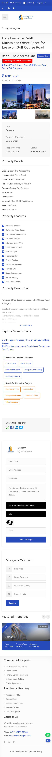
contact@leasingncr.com (36, 3)
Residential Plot (32, 396)
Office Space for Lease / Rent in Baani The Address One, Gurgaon (26, 347)
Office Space (11, 363)
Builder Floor (28, 389)
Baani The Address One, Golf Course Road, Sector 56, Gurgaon (25, 67)
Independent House (13, 396)
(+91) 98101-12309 (19, 732)
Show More (25, 325)
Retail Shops (26, 363)
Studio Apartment (13, 376)
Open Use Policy (35, 751)
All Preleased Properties (16, 666)
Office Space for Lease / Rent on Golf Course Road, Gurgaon (25, 341)
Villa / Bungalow (12, 402)
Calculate (12, 603)
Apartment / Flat (12, 389)
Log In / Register (12, 28)
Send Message (26, 539)
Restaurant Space (13, 370)
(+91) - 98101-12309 (12, 3)
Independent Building (33, 370)
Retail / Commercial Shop (17, 675)
